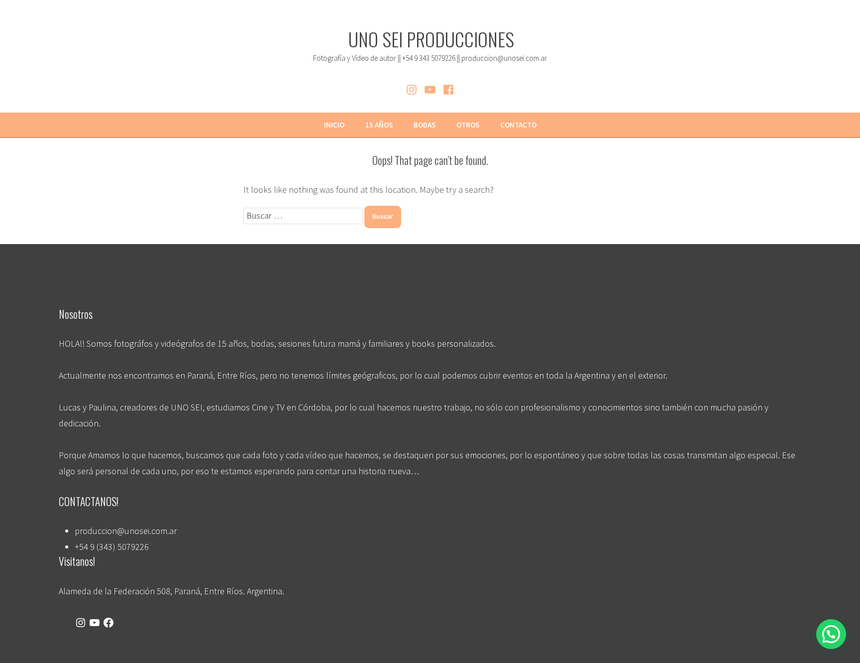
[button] (831, 634)
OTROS (467, 125)
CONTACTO (518, 125)
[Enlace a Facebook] (108, 623)
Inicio (334, 125)
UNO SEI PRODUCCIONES (431, 39)
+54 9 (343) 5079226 (112, 546)
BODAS (424, 125)
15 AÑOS (379, 125)
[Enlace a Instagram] (81, 623)
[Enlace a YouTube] (95, 623)
